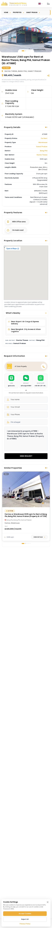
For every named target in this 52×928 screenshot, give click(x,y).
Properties (17, 12)
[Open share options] (48, 75)
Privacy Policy (25, 924)
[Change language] (40, 4)
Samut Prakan (31, 12)
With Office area (19, 222)
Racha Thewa (42, 155)
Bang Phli (43, 151)
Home (6, 12)
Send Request (26, 456)
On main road (17, 230)
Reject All (25, 919)
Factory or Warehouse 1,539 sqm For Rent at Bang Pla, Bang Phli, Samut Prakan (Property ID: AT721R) (26, 515)
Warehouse (42, 142)
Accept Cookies (25, 914)
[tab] (23, 50)
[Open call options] (43, 366)
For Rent (44, 138)
